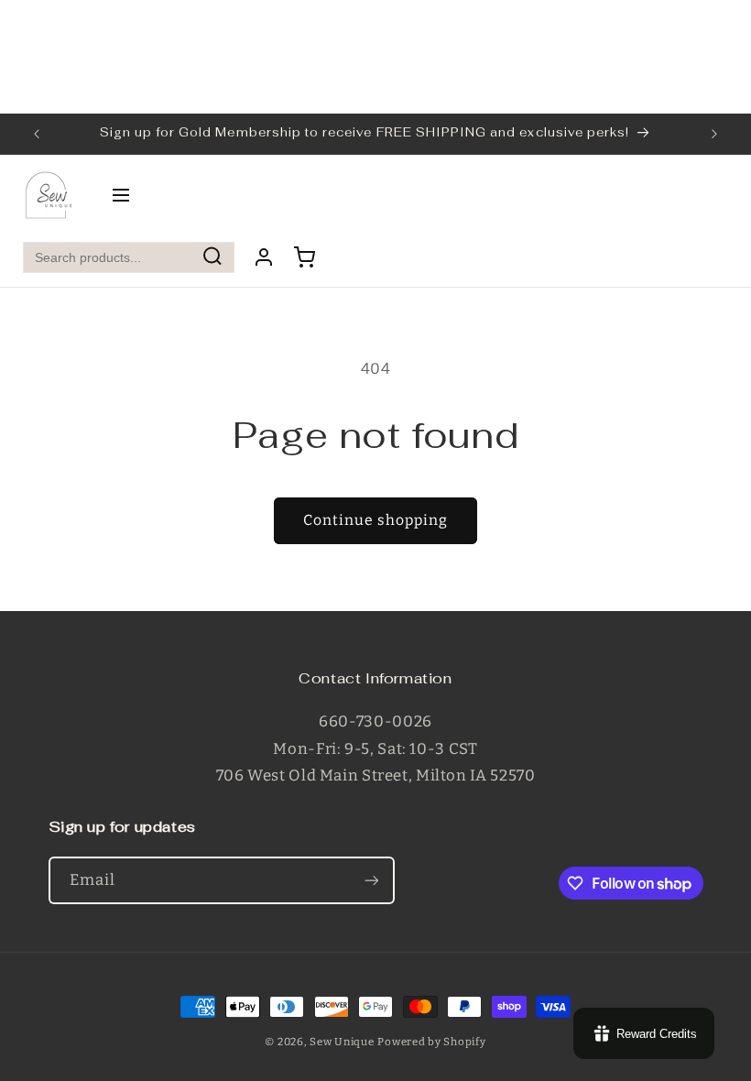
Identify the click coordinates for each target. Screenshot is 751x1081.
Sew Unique (342, 1041)
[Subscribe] (371, 880)
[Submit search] (212, 258)
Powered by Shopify (431, 1041)
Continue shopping (376, 520)
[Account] (264, 257)
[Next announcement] (714, 134)
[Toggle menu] (121, 196)
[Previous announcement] (36, 134)
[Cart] (304, 257)
